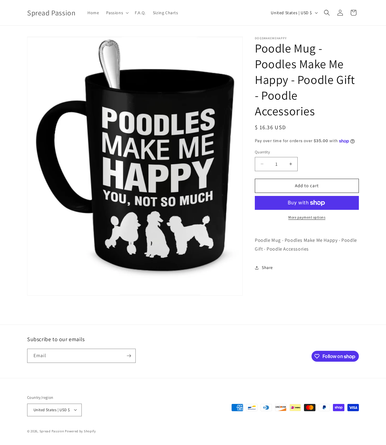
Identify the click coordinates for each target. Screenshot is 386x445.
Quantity (262, 152)
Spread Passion (52, 431)
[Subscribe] (128, 356)
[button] (117, 12)
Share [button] (267, 267)
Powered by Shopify (80, 431)
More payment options (306, 217)
